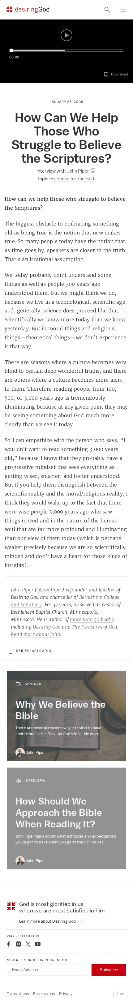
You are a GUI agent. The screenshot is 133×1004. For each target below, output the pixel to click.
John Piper (22, 590)
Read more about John (35, 634)
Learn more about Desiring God (48, 921)
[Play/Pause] (66, 35)
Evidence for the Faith (73, 179)
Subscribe (109, 970)
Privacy (65, 993)
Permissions (44, 993)
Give (120, 994)
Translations (18, 993)
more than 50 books (91, 619)
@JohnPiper (49, 590)
